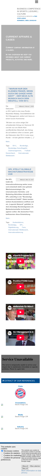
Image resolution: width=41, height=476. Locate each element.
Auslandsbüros (18, 222)
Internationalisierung (15, 232)
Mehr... (8, 141)
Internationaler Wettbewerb (18, 230)
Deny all (25, 468)
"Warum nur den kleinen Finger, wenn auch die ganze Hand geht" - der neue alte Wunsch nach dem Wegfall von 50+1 (20, 95)
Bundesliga (24, 146)
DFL (21, 225)
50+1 (14, 146)
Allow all (25, 466)
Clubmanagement (14, 151)
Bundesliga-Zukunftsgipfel (17, 148)
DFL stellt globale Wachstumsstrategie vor (20, 171)
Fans (24, 227)
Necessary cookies (11, 451)
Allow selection (35, 466)
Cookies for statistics (12, 453)
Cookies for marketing (12, 455)
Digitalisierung (13, 227)
